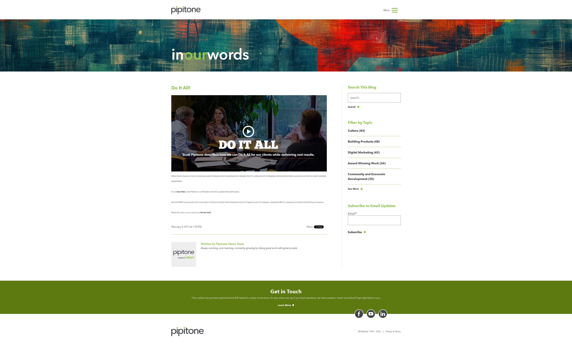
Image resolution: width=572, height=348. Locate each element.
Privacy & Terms (393, 331)
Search (352, 106)
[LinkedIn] (382, 313)
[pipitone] (185, 10)
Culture (356, 130)
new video (181, 192)
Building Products (364, 141)
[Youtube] (370, 313)
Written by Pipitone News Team (222, 244)
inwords (210, 54)
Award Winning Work (367, 163)
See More (353, 189)
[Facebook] (359, 313)
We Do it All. (205, 212)
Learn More (284, 305)
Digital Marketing (364, 152)
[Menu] (395, 10)
